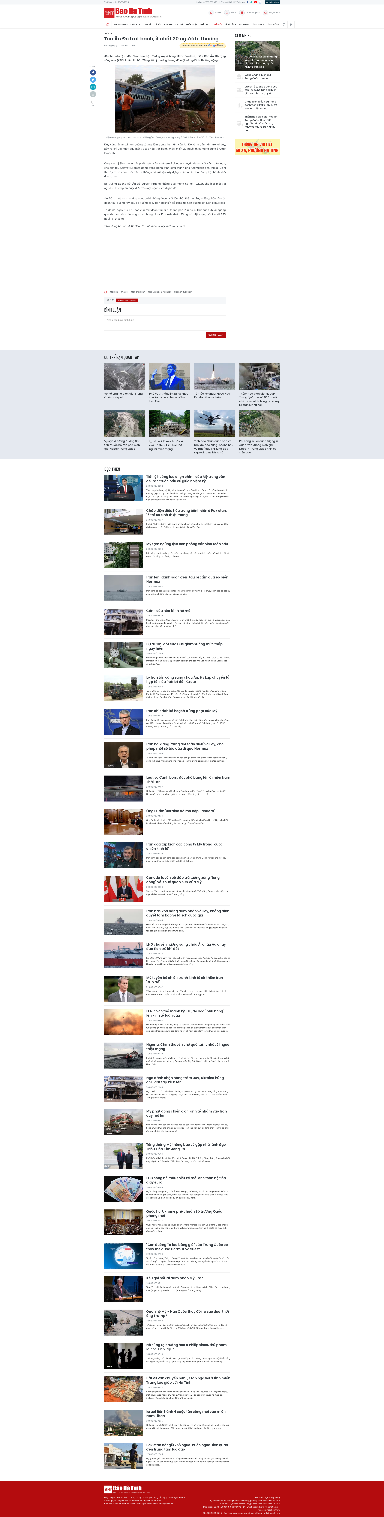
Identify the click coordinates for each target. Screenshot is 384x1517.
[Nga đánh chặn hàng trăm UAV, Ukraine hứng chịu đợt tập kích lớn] (123, 1089)
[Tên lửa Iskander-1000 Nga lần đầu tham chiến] (214, 376)
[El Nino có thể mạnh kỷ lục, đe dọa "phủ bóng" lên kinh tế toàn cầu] (123, 1022)
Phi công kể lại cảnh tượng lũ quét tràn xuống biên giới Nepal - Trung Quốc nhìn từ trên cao (261, 61)
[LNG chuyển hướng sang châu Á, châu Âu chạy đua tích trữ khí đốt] (123, 955)
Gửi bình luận (215, 335)
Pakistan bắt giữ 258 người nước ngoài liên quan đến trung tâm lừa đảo (187, 1447)
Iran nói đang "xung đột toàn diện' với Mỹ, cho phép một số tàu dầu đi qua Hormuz (185, 746)
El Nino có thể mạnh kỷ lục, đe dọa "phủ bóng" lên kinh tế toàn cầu (185, 1013)
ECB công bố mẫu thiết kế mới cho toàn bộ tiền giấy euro (186, 1180)
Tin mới (218, 12)
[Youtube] (255, 2)
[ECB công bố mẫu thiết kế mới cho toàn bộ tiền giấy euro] (123, 1189)
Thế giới (217, 24)
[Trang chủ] (107, 24)
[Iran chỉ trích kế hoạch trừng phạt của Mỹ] (123, 722)
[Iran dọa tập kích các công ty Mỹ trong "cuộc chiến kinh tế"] (123, 855)
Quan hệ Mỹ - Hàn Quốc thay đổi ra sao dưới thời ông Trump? (187, 1314)
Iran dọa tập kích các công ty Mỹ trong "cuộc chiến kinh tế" (184, 846)
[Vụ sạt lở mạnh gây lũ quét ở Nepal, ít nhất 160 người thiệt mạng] (169, 423)
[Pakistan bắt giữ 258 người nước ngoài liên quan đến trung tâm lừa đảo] (123, 1456)
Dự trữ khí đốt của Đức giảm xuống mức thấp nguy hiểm (184, 646)
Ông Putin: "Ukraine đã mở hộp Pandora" (180, 811)
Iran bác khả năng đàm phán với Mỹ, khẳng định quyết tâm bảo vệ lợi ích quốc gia (187, 913)
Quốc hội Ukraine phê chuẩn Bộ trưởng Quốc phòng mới (184, 1213)
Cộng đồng (273, 24)
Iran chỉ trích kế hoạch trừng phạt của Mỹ (181, 711)
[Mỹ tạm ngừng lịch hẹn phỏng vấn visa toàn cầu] (123, 555)
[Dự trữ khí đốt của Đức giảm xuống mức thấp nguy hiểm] (123, 655)
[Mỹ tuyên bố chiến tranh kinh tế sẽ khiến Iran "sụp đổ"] (123, 989)
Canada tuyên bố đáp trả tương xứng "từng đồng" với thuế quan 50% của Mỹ (183, 880)
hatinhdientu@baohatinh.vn (265, 1507)
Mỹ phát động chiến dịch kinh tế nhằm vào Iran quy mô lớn (186, 1113)
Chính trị (135, 24)
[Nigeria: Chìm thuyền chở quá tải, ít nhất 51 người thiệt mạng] (123, 1056)
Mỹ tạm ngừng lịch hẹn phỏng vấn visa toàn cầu (187, 544)
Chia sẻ (93, 67)
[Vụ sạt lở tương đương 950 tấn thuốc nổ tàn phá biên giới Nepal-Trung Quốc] (124, 423)
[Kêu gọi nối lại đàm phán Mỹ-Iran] (123, 1289)
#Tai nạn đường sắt (183, 291)
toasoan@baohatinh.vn (269, 1510)
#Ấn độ (124, 291)
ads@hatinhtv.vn (272, 1513)
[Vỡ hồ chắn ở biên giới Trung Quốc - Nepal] (124, 376)
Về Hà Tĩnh (230, 24)
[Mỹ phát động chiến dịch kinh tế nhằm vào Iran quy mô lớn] (123, 1122)
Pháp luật (191, 24)
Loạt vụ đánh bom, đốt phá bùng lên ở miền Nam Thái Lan (188, 780)
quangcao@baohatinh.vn (250, 1513)
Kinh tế (147, 24)
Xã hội (157, 24)
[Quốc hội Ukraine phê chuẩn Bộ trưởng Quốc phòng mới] (123, 1222)
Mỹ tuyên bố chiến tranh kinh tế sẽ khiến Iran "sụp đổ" (184, 980)
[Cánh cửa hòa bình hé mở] (123, 622)
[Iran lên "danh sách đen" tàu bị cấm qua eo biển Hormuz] (123, 588)
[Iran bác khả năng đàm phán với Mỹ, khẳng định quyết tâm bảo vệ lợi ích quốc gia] (123, 922)
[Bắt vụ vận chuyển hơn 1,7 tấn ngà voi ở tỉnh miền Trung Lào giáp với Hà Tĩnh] (123, 1389)
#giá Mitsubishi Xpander (159, 291)
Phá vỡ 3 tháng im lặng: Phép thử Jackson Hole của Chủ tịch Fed (168, 397)
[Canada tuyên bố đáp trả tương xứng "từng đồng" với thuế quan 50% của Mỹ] (123, 889)
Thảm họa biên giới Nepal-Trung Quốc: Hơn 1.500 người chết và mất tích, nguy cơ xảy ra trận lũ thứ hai (261, 123)
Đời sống (244, 24)
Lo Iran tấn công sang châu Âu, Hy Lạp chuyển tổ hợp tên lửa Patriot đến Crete (187, 679)
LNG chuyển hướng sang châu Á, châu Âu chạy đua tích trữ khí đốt (186, 946)
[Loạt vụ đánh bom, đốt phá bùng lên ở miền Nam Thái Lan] (123, 789)
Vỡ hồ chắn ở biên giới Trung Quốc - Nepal (258, 76)
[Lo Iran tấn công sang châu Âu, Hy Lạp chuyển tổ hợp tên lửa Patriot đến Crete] (123, 688)
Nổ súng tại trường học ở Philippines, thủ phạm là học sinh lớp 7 (186, 1347)
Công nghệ (258, 24)
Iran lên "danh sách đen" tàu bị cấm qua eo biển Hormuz (187, 579)
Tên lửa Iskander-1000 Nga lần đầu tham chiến (212, 395)
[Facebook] (247, 2)
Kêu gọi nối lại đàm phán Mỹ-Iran (175, 1278)
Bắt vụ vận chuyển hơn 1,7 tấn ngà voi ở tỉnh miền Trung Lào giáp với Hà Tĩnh (188, 1380)
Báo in (233, 12)
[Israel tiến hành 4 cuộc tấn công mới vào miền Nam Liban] (123, 1423)
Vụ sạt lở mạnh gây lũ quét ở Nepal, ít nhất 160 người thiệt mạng (166, 445)
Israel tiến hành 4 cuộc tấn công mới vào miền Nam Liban (186, 1414)
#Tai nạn (114, 291)
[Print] (93, 94)
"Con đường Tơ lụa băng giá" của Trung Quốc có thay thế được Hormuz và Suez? (187, 1247)
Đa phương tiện (253, 12)
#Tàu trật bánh (138, 291)
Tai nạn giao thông (126, 300)
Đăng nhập (274, 2)
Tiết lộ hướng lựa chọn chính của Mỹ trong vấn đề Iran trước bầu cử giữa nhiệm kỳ (185, 479)
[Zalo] (260, 2)
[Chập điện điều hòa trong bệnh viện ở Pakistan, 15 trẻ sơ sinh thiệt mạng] (123, 522)
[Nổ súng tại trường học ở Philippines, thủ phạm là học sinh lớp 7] (123, 1356)
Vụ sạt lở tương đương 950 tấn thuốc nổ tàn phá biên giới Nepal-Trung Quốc (261, 90)
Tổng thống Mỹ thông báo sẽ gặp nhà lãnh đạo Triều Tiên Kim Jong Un (186, 1147)
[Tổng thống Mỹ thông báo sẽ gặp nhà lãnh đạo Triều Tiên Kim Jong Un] (123, 1156)
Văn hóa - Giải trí (173, 24)
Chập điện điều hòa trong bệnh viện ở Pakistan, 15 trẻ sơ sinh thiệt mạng (261, 105)
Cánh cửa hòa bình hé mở (168, 611)
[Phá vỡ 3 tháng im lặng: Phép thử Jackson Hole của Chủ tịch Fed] (169, 376)
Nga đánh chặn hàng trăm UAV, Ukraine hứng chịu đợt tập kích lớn (185, 1080)
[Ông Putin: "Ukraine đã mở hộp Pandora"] (123, 822)
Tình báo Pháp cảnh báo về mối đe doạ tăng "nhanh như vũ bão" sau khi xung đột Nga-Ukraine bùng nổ (213, 446)
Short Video (121, 24)
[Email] (93, 87)
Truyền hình (274, 12)
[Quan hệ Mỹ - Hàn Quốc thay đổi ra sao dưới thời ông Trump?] (123, 1323)
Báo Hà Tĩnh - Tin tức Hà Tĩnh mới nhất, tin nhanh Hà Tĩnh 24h (135, 13)
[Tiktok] (251, 2)
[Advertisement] (165, 252)
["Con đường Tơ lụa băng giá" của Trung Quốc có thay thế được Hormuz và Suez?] (123, 1256)
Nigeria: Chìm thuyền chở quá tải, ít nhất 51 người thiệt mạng (188, 1047)
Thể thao (205, 24)
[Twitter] (93, 80)
